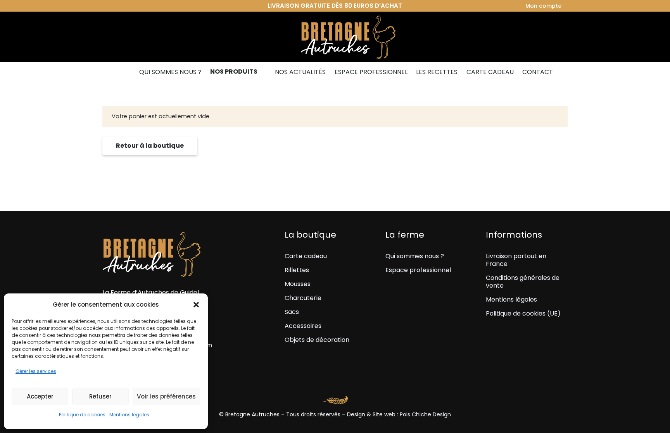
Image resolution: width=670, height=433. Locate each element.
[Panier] (558, 37)
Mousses (298, 283)
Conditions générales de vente (522, 281)
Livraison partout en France (516, 260)
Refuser (100, 396)
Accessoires (303, 325)
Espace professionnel (418, 270)
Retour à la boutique (150, 145)
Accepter (40, 396)
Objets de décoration (317, 339)
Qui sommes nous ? (414, 256)
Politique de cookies (82, 414)
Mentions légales (129, 414)
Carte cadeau (306, 256)
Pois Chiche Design (425, 414)
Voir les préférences (166, 396)
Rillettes (297, 270)
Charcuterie (303, 297)
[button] (196, 305)
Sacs (292, 311)
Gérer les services (36, 371)
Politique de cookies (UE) (523, 313)
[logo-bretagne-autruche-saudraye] (335, 37)
